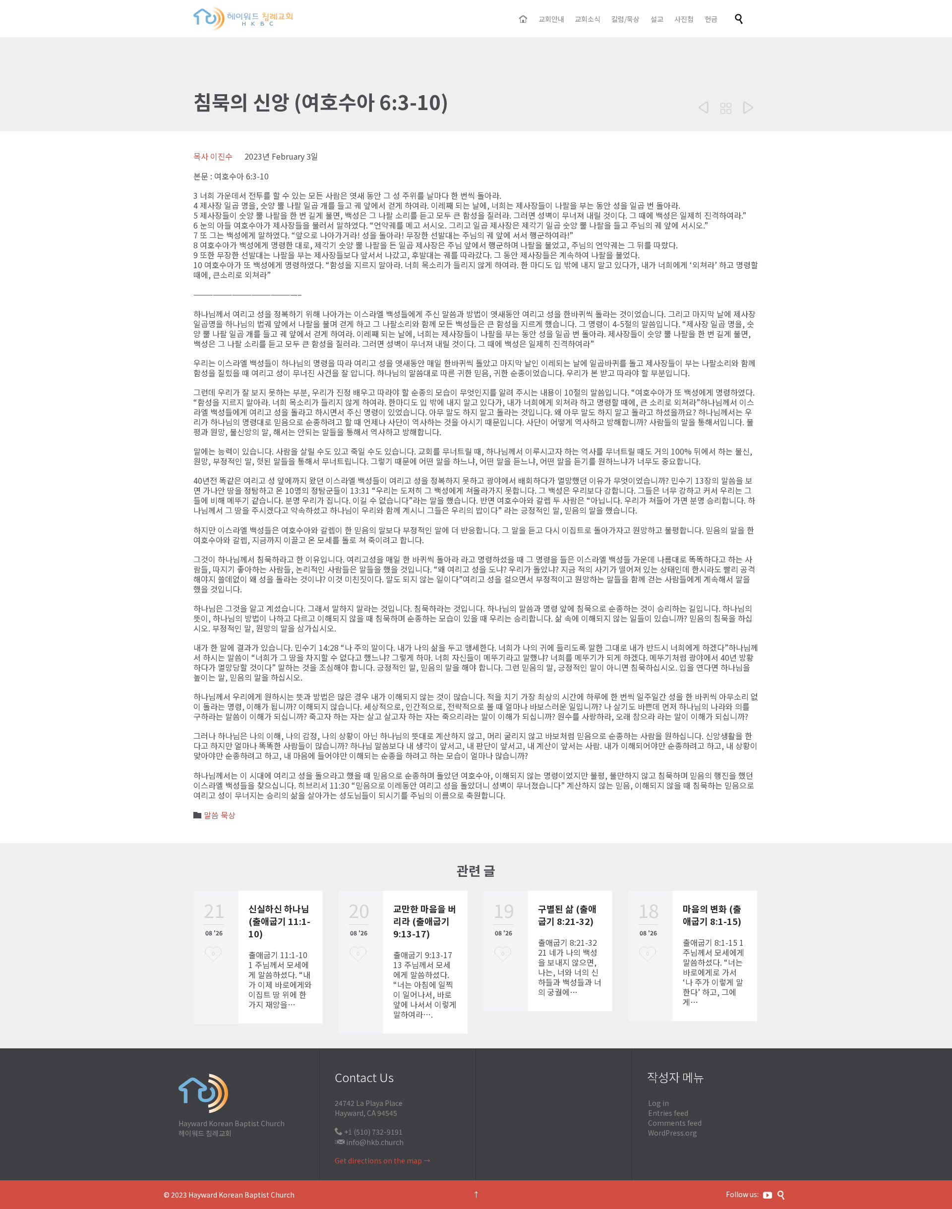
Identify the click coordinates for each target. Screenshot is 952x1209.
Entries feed (668, 1113)
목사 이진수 (213, 156)
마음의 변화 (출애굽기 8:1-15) (712, 914)
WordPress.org (672, 1133)
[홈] (524, 19)
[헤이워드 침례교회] (243, 18)
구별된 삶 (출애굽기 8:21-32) (567, 914)
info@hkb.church (375, 1142)
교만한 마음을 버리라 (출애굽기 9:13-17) (424, 921)
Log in (658, 1103)
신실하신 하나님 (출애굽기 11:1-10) (279, 921)
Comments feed (675, 1123)
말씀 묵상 (220, 815)
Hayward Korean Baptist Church (241, 1195)
